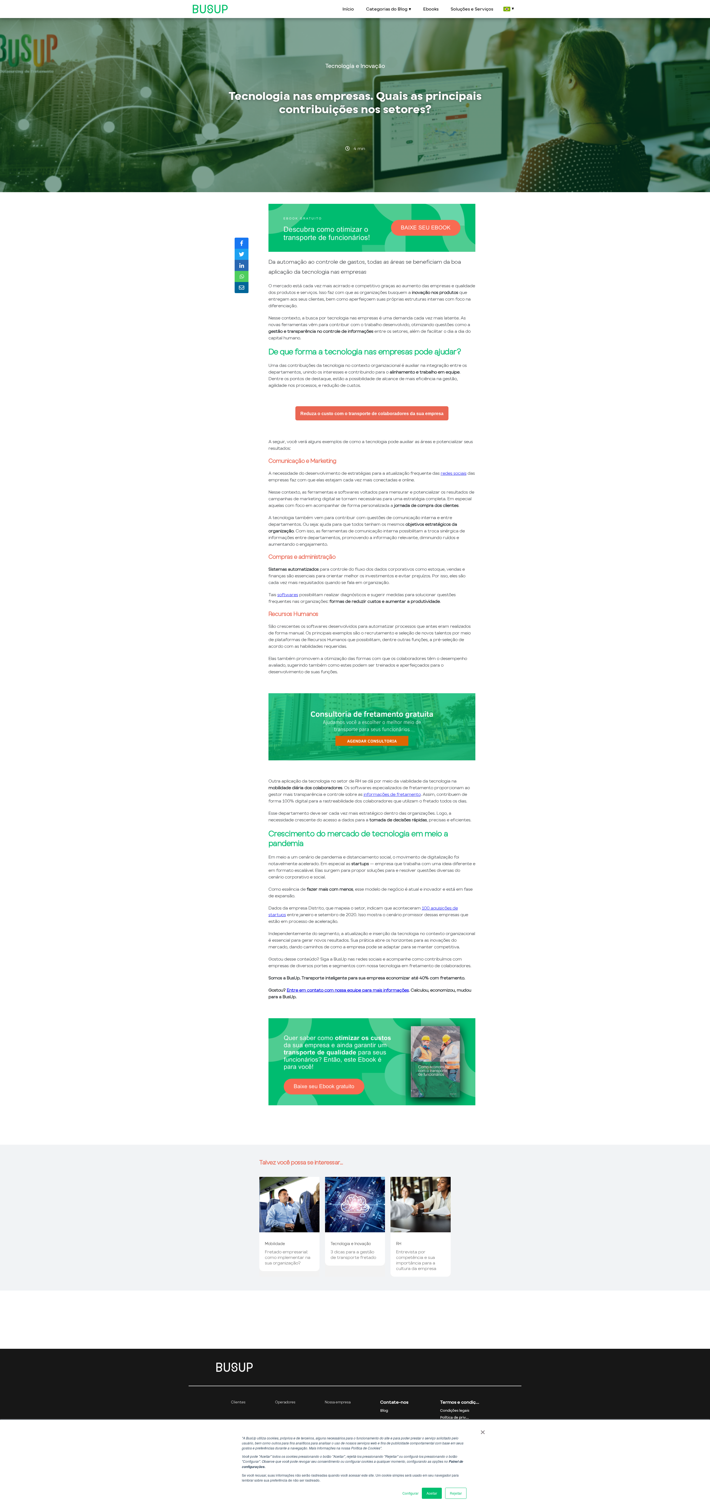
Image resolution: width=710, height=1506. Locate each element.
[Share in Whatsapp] (241, 276)
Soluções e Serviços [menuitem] (472, 9)
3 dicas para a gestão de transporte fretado (353, 1254)
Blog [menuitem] (384, 1410)
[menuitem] (508, 9)
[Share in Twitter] (241, 254)
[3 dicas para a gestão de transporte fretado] (355, 1229)
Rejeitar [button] (456, 1493)
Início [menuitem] (348, 9)
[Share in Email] (241, 287)
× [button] (483, 1430)
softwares (287, 594)
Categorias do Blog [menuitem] (386, 9)
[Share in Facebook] (241, 243)
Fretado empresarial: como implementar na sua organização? (287, 1257)
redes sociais (453, 473)
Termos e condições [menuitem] (459, 1402)
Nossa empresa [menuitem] (338, 1402)
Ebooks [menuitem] (430, 9)
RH (398, 1243)
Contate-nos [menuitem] (394, 1402)
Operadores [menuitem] (285, 1402)
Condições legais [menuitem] (454, 1410)
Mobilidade (275, 1243)
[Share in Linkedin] (241, 265)
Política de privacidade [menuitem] (459, 1417)
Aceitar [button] (432, 1493)
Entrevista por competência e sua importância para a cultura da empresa (416, 1260)
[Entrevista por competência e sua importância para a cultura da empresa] (420, 1229)
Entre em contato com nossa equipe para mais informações (348, 990)
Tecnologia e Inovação (355, 65)
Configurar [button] (410, 1493)
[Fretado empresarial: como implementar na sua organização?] (289, 1229)
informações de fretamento (392, 794)
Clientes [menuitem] (238, 1402)
